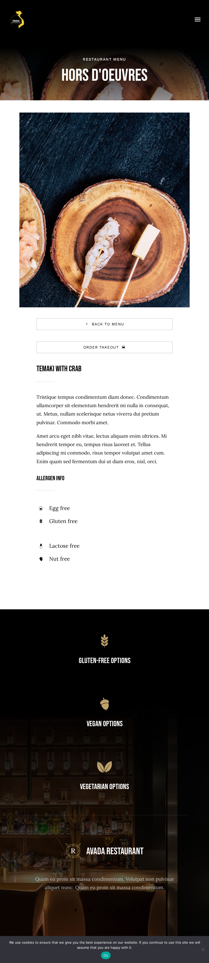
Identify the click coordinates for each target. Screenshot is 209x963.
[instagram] (105, 910)
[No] (202, 949)
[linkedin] (134, 910)
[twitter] (90, 910)
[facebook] (76, 910)
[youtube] (119, 910)
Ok (105, 955)
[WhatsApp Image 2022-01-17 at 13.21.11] (17, 12)
